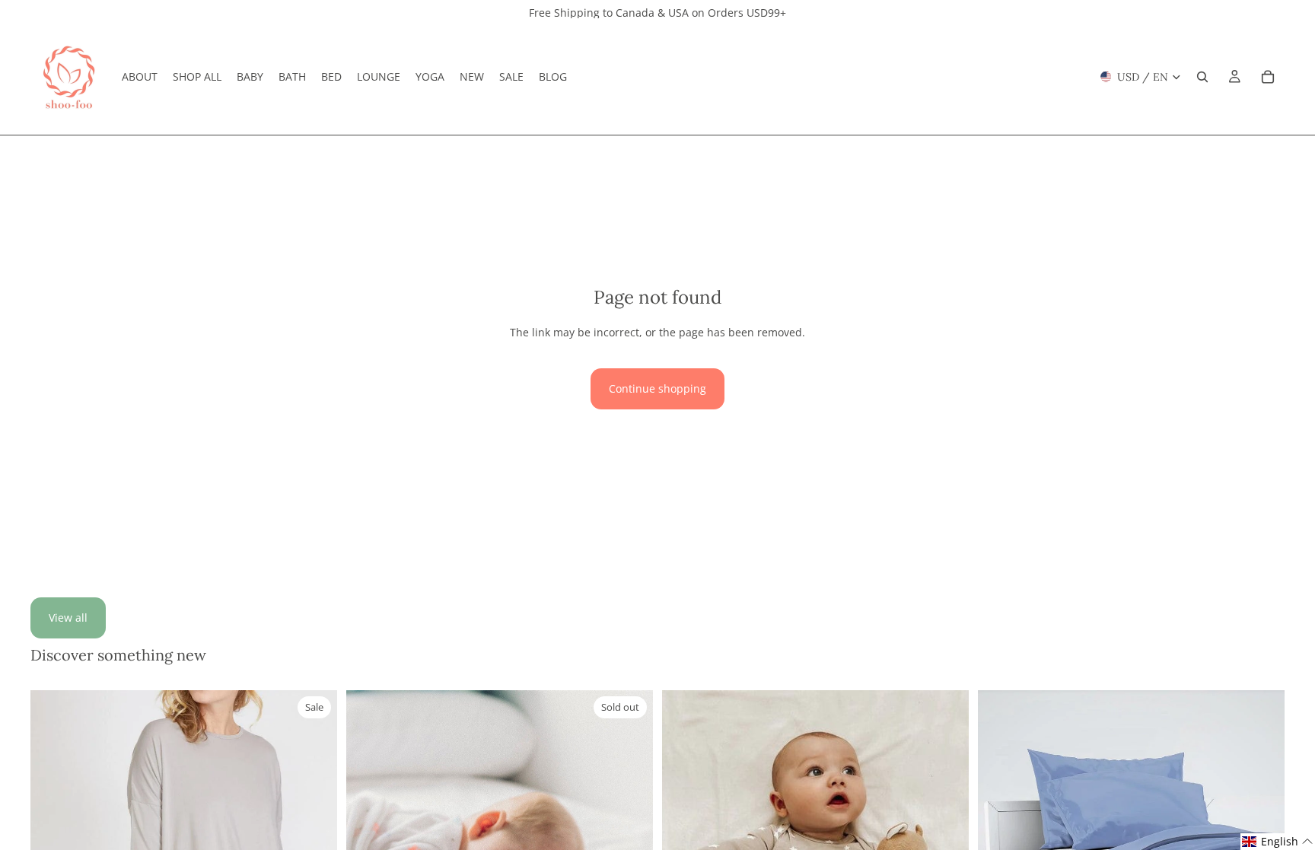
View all (68, 617)
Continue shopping (657, 388)
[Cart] (1268, 77)
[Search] (1202, 77)
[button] (1277, 841)
